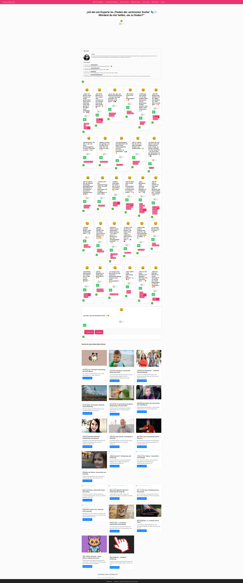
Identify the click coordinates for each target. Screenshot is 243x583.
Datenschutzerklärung (132, 581)
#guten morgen (100, 251)
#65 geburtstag (87, 205)
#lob (98, 289)
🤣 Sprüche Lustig (124, 2)
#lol (85, 125)
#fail (85, 123)
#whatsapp (128, 209)
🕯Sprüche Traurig (135, 2)
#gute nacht (142, 122)
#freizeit (154, 243)
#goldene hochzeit (115, 203)
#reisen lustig (120, 164)
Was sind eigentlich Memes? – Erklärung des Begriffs (119, 490)
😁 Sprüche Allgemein (98, 2)
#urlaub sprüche (155, 245)
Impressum (123, 581)
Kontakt (163, 2)
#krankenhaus (99, 122)
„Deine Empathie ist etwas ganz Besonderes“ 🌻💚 (100, 274)
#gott (132, 113)
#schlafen (142, 124)
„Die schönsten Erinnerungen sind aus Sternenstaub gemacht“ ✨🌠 (98, 66)
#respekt (101, 289)
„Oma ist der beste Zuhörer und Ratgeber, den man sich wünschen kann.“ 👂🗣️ (143, 276)
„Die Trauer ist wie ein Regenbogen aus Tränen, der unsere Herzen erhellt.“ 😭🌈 (100, 72)
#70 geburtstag (136, 161)
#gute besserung (98, 120)
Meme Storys (155, 2)
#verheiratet (113, 258)
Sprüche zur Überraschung (95, 68)
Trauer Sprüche (93, 71)
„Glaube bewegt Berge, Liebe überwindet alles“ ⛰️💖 (87, 230)
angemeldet (102, 577)
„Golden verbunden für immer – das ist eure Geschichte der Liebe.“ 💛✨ (116, 186)
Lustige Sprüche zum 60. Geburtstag (96, 74)
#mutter (106, 161)
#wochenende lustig (88, 161)
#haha (87, 123)
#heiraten (129, 291)
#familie (141, 292)
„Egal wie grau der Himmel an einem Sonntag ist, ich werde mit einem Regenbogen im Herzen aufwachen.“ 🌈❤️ (156, 279)
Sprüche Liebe (145, 2)
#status (141, 207)
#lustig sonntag (154, 299)
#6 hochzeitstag (114, 254)
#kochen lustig (141, 249)
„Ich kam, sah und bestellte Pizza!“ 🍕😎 (96, 315)
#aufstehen (99, 249)
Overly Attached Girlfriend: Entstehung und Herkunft (91, 437)
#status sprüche (85, 128)
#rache (141, 204)
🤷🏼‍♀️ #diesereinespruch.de (8, 2)
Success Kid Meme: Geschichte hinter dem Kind (120, 371)
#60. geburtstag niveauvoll (129, 204)
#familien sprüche (141, 295)
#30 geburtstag (112, 113)
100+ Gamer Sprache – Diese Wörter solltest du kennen (92, 557)
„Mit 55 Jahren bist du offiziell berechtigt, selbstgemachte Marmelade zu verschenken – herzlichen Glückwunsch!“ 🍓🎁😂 (88, 188)
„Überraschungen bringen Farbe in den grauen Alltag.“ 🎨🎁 (96, 69)
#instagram (154, 211)
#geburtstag (111, 115)
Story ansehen (87, 378)
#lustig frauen (101, 205)
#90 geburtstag (155, 117)
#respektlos (142, 205)
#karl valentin (113, 294)
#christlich (129, 111)
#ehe (111, 256)
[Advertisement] (120, 38)
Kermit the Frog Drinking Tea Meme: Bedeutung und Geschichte (121, 404)
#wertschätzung (100, 291)
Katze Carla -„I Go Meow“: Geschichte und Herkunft (118, 523)
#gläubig (129, 113)
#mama (102, 161)
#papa (143, 297)
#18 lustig (151, 168)
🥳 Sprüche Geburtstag (111, 2)
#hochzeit (115, 205)
